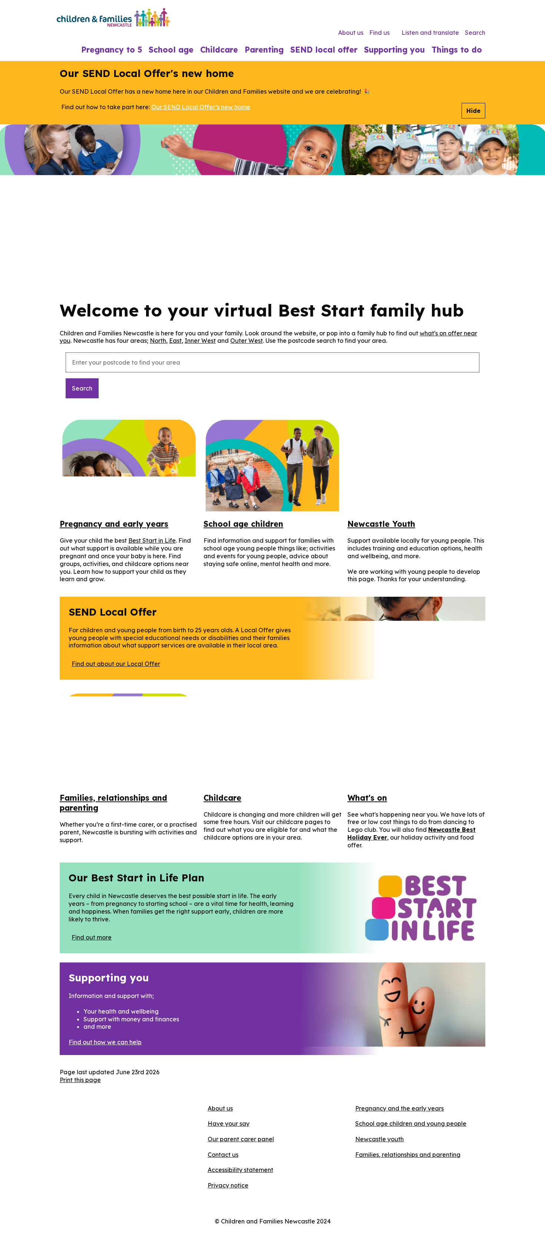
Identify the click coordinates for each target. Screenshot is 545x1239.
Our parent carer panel (241, 1139)
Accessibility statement (240, 1169)
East (175, 340)
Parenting (264, 49)
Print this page (80, 1080)
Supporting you (394, 49)
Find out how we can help (105, 1042)
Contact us (223, 1154)
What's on (367, 798)
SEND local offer (323, 49)
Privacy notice (228, 1185)
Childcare (219, 49)
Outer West (246, 340)
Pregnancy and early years (114, 524)
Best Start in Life (152, 540)
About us (350, 32)
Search (475, 32)
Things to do (457, 49)
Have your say (229, 1123)
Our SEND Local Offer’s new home (200, 107)
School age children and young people (410, 1123)
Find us (379, 32)
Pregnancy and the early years (399, 1108)
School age (171, 49)
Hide (473, 110)
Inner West (200, 340)
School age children (243, 524)
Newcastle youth (379, 1139)
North (158, 340)
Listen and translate (430, 32)
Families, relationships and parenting (407, 1154)
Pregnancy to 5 (111, 49)
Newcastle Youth (381, 524)
